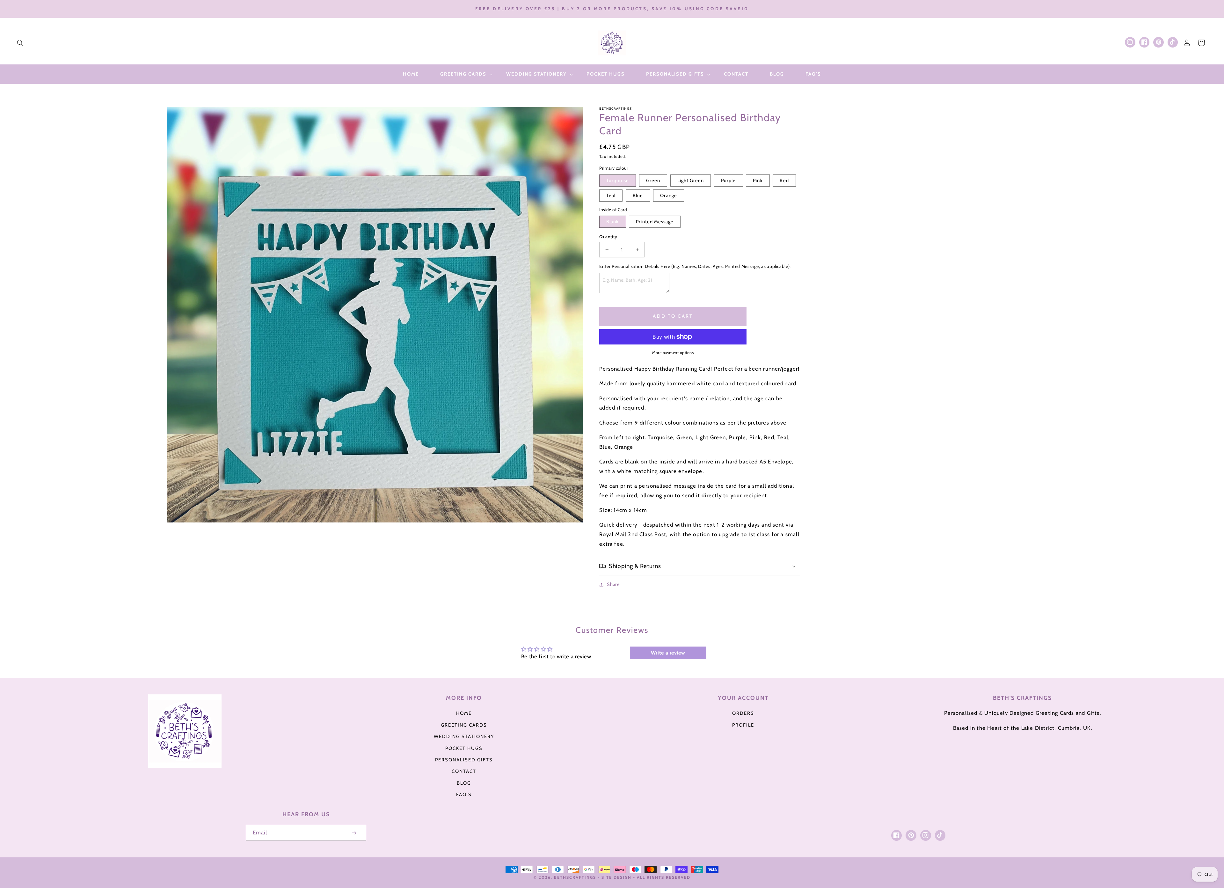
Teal (611, 195)
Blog (464, 783)
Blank (612, 222)
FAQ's (464, 794)
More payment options (673, 352)
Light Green (690, 180)
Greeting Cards (464, 725)
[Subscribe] (354, 832)
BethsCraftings (575, 877)
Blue (638, 195)
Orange (668, 195)
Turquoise (617, 180)
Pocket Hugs (464, 748)
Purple (728, 180)
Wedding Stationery (464, 736)
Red (784, 180)
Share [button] (613, 584)
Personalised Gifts (464, 760)
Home (464, 713)
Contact (464, 771)
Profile (743, 725)
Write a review (668, 653)
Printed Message (655, 222)
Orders (743, 713)
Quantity (608, 236)
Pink (757, 180)
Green (653, 180)
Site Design (616, 877)
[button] (20, 42)
